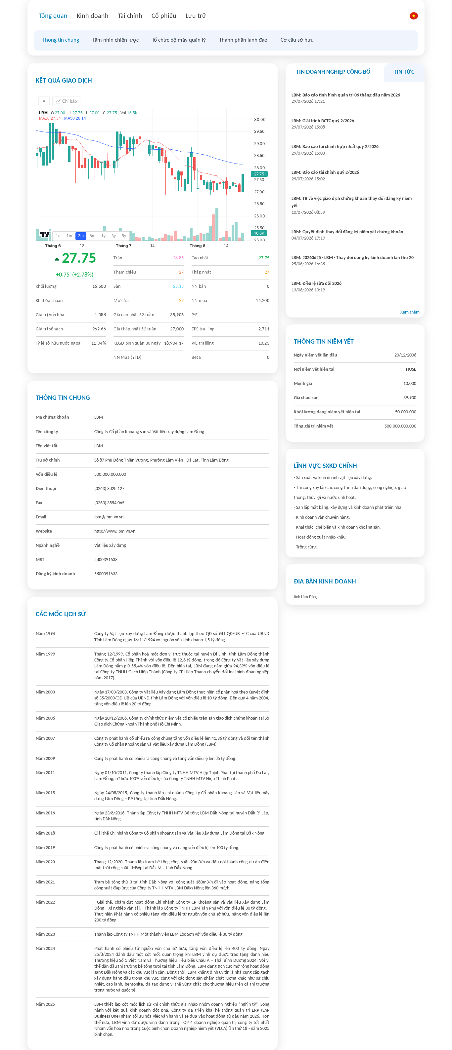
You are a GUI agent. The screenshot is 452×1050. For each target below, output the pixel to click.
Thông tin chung (60, 40)
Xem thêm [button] (410, 312)
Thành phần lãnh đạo (243, 40)
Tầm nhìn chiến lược (115, 40)
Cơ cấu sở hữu (297, 40)
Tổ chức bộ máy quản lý (179, 40)
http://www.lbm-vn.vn (114, 531)
